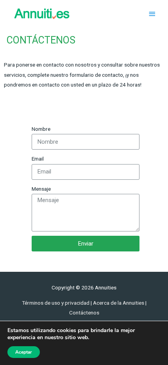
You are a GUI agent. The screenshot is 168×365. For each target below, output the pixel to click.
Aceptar (23, 352)
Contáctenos (84, 312)
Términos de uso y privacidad (55, 303)
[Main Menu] (152, 13)
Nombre (41, 129)
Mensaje (41, 189)
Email (38, 158)
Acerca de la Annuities (119, 303)
